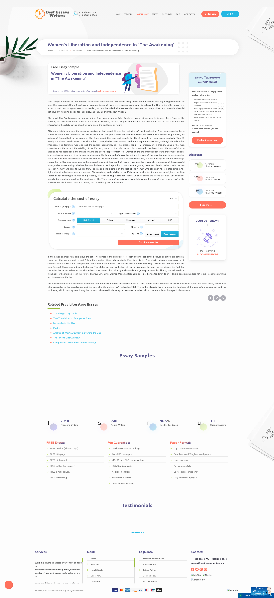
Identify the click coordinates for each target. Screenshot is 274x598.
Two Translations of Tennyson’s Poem (72, 318)
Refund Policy (149, 570)
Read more (206, 205)
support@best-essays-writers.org (207, 563)
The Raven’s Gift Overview (66, 338)
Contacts (189, 14)
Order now (143, 14)
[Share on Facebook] (210, 298)
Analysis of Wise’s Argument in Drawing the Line (77, 333)
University (130, 220)
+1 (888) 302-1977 (87, 12)
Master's (151, 220)
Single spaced (153, 234)
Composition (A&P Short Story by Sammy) (74, 343)
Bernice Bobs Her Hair (64, 323)
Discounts (167, 14)
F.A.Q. (178, 14)
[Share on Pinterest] (223, 298)
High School (88, 220)
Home (117, 14)
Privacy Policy (149, 565)
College (110, 220)
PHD (170, 220)
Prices (155, 14)
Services (95, 565)
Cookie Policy (149, 576)
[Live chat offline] (261, 591)
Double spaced (170, 234)
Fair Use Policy (150, 582)
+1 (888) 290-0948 (88, 15)
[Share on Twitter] (217, 298)
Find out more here (207, 140)
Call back (9, 585)
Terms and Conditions (153, 559)
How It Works (97, 570)
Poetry (56, 328)
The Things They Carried (65, 314)
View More (136, 532)
